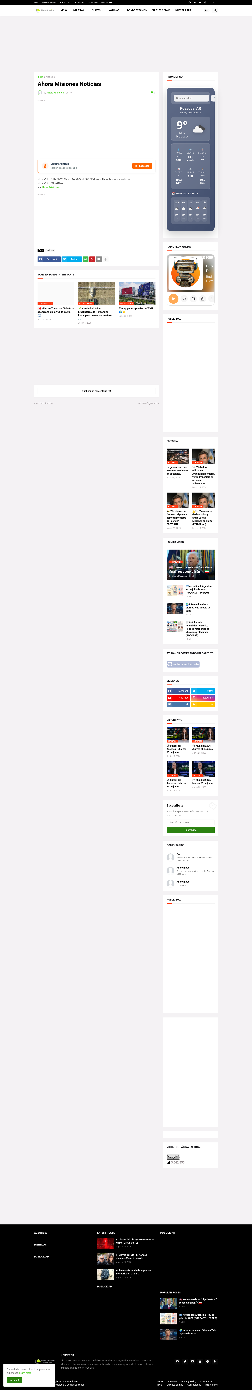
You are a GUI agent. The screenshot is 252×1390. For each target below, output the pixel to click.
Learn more (25, 1373)
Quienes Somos (49, 2)
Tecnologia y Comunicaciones (62, 1381)
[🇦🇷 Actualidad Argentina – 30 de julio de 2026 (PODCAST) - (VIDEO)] (175, 590)
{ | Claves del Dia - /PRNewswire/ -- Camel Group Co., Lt (135, 1241)
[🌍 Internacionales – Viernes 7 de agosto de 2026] (175, 608)
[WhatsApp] (85, 259)
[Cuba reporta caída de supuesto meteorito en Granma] (105, 1274)
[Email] (99, 259)
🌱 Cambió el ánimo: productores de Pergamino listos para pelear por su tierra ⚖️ (95, 313)
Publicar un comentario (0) (96, 391)
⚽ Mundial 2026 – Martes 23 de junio (202, 782)
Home (160, 1381)
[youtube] (200, 2)
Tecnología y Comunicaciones (68, 1384)
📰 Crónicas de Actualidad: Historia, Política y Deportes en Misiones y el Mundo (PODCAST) (197, 629)
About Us (172, 1381)
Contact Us (206, 1381)
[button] (207, 10)
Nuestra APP (107, 2)
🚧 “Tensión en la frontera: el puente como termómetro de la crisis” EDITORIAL (177, 518)
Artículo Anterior (44, 403)
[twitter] (195, 2)
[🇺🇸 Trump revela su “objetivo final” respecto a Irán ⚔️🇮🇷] (168, 1303)
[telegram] (208, 1361)
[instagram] (205, 2)
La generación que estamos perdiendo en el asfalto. (177, 470)
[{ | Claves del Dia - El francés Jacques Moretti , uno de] (105, 1259)
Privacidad (65, 2)
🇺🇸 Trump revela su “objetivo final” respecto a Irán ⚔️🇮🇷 (198, 1301)
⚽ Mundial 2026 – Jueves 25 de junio (202, 747)
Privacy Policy (188, 1381)
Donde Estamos (137, 10)
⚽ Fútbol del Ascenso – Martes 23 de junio (176, 783)
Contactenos (79, 2)
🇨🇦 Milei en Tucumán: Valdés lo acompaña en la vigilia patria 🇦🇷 (56, 312)
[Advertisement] (126, 44)
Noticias (114, 10)
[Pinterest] (92, 259)
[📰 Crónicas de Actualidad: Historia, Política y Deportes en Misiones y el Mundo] (175, 626)
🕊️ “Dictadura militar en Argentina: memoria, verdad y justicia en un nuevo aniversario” (203, 475)
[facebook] (190, 2)
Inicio (36, 2)
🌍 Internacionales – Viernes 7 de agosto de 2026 (198, 607)
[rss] (213, 2)
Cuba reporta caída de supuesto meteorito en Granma (133, 1272)
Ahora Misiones (50, 187)
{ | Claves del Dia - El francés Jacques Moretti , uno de (131, 1257)
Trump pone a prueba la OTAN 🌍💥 (136, 310)
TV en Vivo (93, 2)
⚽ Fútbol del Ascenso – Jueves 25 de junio (176, 749)
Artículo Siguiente (147, 403)
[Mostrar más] (106, 259)
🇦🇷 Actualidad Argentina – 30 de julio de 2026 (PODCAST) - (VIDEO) (200, 589)
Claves (96, 10)
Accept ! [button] (14, 1380)
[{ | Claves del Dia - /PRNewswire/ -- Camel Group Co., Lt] (105, 1243)
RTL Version (211, 1384)
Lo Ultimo (78, 10)
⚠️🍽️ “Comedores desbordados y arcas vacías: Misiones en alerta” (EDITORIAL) (203, 518)
